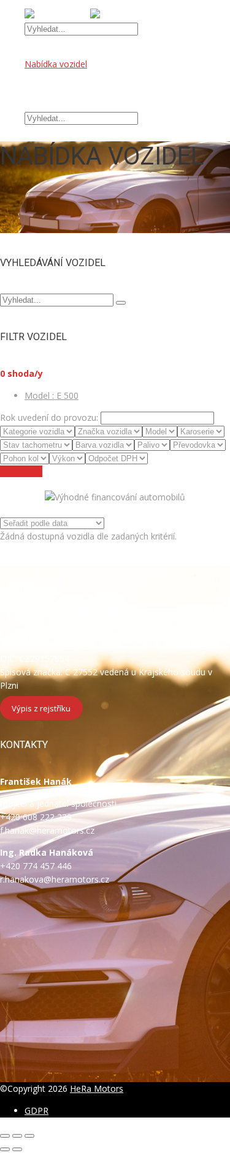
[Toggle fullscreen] (17, 1136)
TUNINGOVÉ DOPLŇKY (71, 91)
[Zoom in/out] (29, 1136)
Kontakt (40, 104)
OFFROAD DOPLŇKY (67, 77)
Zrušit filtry (21, 471)
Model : (52, 395)
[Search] (121, 303)
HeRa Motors (96, 1088)
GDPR (36, 1110)
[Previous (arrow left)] (5, 1149)
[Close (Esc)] (5, 1136)
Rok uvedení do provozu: (49, 417)
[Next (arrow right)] (17, 1149)
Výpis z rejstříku (41, 707)
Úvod (35, 50)
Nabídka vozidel (56, 64)
